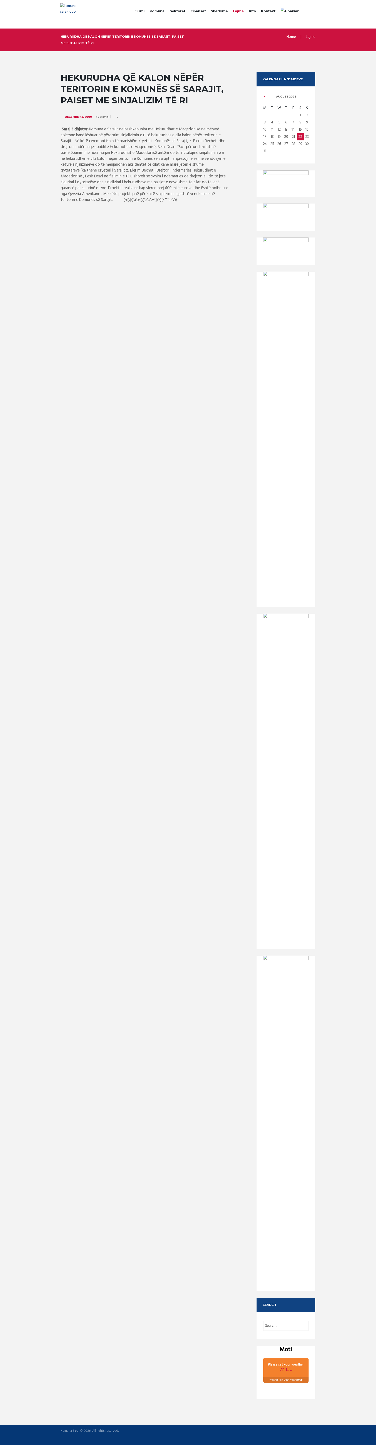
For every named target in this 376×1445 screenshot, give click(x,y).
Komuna (157, 11)
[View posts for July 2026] (265, 96)
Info (252, 11)
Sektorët (177, 11)
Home (291, 36)
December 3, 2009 (78, 116)
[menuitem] (290, 12)
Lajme (238, 11)
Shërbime (219, 11)
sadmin (104, 117)
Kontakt (268, 11)
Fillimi (139, 11)
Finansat (198, 11)
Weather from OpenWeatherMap (285, 1380)
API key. (286, 1370)
